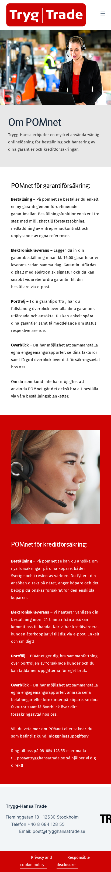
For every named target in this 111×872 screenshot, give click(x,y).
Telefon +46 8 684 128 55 (38, 824)
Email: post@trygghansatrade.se (52, 831)
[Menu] (102, 13)
